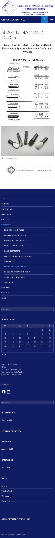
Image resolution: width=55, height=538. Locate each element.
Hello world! (7, 420)
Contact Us (6, 209)
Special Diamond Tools (14, 277)
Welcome (5, 293)
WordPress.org (8, 501)
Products (6, 225)
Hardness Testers (12, 251)
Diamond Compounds (14, 240)
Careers (5, 204)
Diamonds (6, 214)
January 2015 (7, 449)
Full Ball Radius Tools (14, 246)
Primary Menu (51, 19)
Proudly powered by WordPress (13, 534)
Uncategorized (7, 467)
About (4, 199)
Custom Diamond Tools (15, 235)
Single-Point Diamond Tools (17, 272)
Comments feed (8, 496)
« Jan (4, 354)
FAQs (3, 298)
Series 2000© (9, 261)
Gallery (5, 219)
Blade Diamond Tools (14, 230)
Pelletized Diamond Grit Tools (18, 256)
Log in (4, 486)
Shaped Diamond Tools (15, 267)
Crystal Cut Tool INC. (13, 19)
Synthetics (9, 282)
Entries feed (6, 491)
